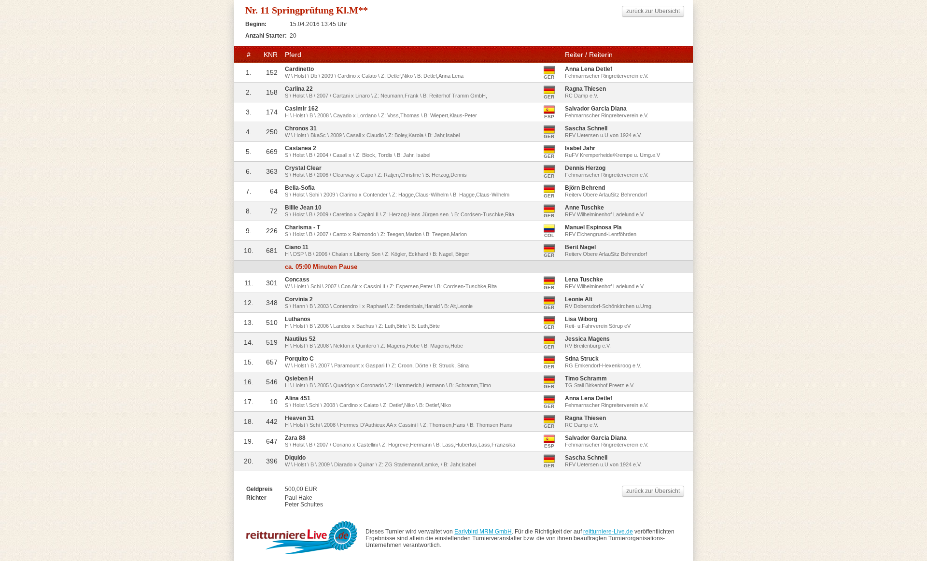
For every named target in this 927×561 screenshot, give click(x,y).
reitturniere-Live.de (608, 531)
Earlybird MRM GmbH (483, 531)
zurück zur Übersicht (653, 11)
